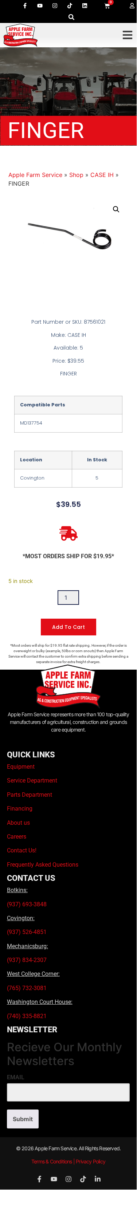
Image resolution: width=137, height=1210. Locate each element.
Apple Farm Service (35, 174)
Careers (16, 836)
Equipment (21, 766)
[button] (72, 17)
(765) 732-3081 (27, 988)
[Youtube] (39, 5)
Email (15, 1077)
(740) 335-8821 (27, 1016)
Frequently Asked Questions (42, 864)
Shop (76, 174)
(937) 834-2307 (27, 960)
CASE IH (102, 174)
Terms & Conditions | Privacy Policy (68, 1161)
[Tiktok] (69, 5)
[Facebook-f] (24, 5)
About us (18, 822)
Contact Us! (21, 850)
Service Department (32, 780)
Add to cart (68, 627)
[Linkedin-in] (97, 1179)
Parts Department (29, 794)
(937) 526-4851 (27, 932)
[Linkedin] (84, 5)
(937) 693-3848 (27, 904)
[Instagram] (54, 5)
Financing (19, 808)
